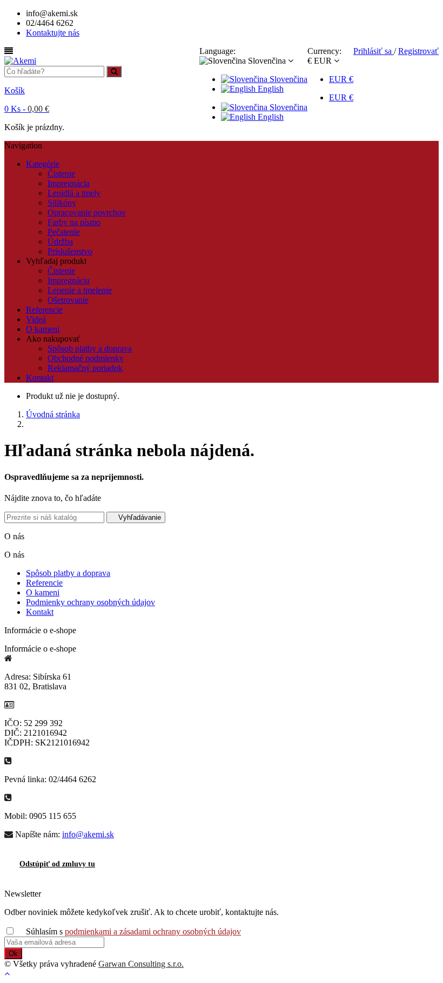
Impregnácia (69, 183)
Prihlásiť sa (373, 51)
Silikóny (62, 202)
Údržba (60, 241)
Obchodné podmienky (86, 358)
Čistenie (61, 173)
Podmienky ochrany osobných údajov (90, 602)
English (270, 88)
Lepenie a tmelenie (80, 290)
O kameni (42, 592)
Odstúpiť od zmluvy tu (57, 864)
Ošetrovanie (68, 299)
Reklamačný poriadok (85, 367)
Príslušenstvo (70, 251)
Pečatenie (64, 231)
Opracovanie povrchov (87, 212)
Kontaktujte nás (52, 32)
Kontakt (39, 611)
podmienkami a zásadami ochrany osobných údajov (153, 931)
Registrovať (418, 51)
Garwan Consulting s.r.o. (141, 963)
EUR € (341, 79)
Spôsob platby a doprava (90, 348)
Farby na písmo (74, 222)
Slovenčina (287, 79)
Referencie (44, 582)
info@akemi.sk (88, 834)
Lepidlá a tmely (74, 193)
